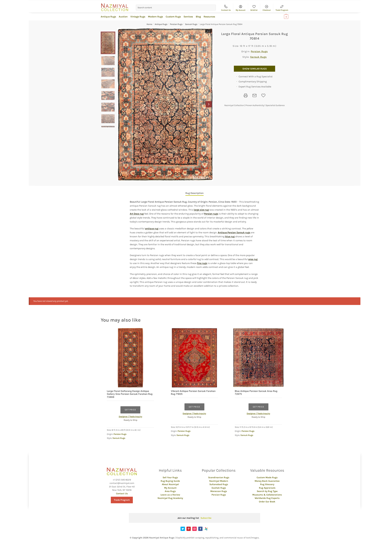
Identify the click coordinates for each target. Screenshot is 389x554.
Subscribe (206, 518)
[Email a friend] (254, 95)
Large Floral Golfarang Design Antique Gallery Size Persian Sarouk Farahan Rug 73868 (129, 394)
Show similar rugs (254, 68)
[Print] (245, 95)
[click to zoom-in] (165, 104)
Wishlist (254, 10)
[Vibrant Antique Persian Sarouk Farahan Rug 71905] (194, 357)
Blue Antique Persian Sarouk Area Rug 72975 (256, 393)
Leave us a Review (170, 494)
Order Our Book (267, 501)
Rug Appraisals (267, 487)
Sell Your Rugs (170, 477)
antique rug (151, 228)
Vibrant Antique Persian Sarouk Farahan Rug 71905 (193, 393)
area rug (253, 259)
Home (149, 24)
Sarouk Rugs (191, 24)
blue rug (230, 236)
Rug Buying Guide (170, 481)
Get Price (130, 409)
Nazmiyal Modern (218, 481)
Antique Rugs (161, 24)
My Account (240, 10)
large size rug (201, 209)
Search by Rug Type (267, 491)
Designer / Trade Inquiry (130, 416)
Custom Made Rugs (267, 477)
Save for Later (263, 95)
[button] (209, 104)
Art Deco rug (137, 213)
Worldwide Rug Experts (267, 498)
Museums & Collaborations (267, 494)
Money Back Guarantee (267, 481)
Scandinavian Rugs (218, 477)
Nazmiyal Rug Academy (170, 498)
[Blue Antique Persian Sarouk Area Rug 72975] (258, 357)
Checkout (267, 10)
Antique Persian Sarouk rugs (234, 232)
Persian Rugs (176, 24)
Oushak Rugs (219, 487)
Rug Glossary (267, 484)
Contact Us (226, 10)
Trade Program (282, 10)
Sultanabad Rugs (218, 484)
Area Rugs (170, 491)
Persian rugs (211, 213)
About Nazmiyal (170, 484)
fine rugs (202, 263)
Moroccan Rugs (218, 491)
